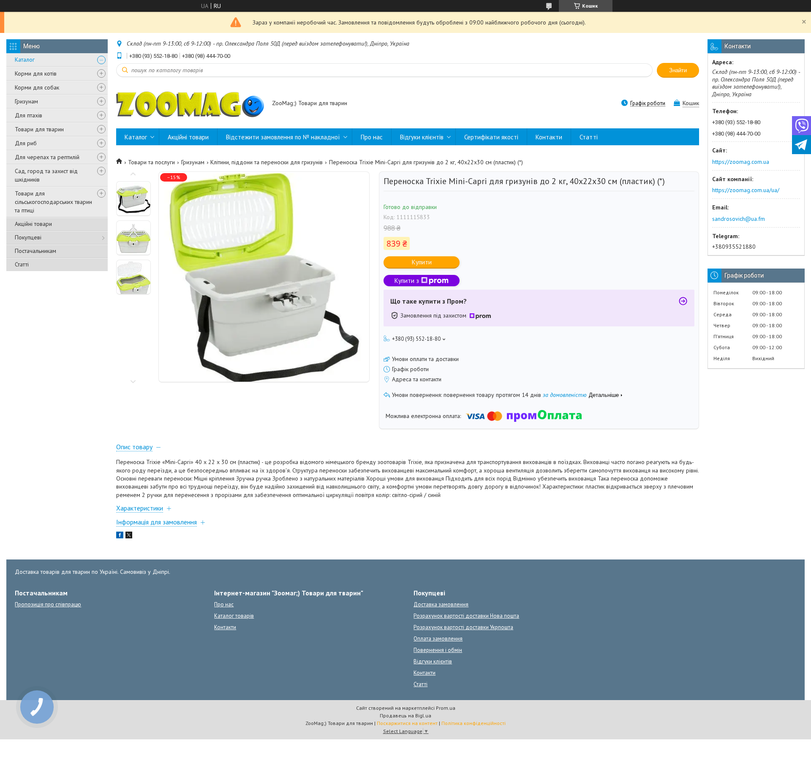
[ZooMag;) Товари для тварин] (190, 104)
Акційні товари (33, 224)
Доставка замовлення (441, 604)
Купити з (407, 281)
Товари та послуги (151, 162)
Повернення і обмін (438, 650)
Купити (422, 262)
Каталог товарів (234, 615)
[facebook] (119, 536)
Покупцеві (28, 237)
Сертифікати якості (491, 137)
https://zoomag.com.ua (740, 162)
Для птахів (28, 115)
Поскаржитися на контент (407, 723)
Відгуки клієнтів (422, 137)
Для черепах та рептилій (47, 157)
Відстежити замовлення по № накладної (283, 137)
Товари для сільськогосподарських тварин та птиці (53, 202)
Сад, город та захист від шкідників (46, 175)
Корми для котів (36, 73)
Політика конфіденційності (473, 723)
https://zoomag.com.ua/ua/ (745, 190)
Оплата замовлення (438, 638)
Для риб (26, 143)
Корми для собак (37, 87)
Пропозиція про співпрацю (48, 604)
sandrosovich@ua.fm (738, 219)
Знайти (678, 70)
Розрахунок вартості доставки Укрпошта (463, 627)
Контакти (549, 137)
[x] (128, 536)
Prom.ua (445, 708)
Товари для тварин (39, 129)
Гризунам (26, 101)
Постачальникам (35, 251)
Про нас (372, 137)
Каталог (25, 59)
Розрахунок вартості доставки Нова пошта (466, 615)
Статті (22, 264)
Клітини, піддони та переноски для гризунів (266, 162)
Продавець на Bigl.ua (405, 715)
